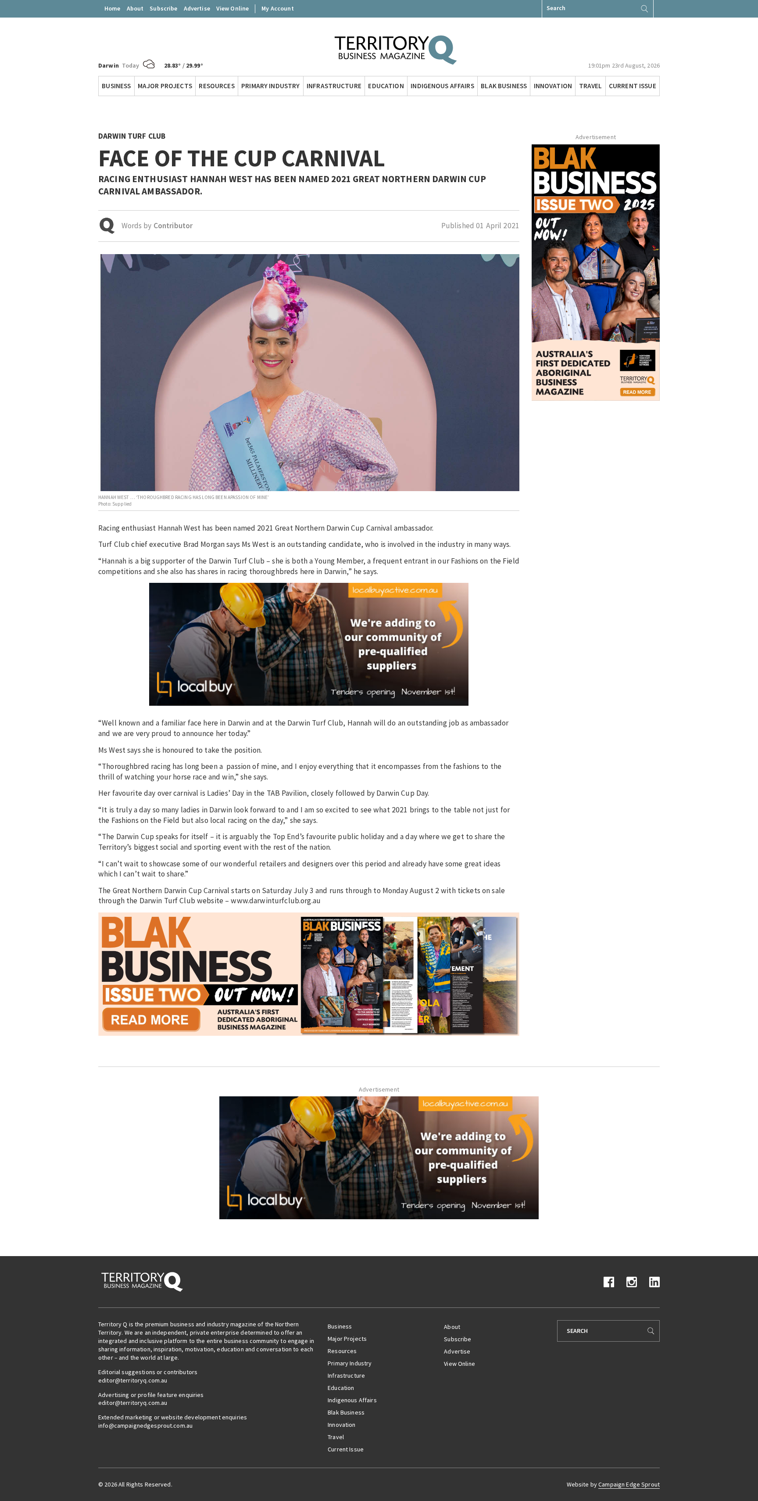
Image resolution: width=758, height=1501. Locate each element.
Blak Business (504, 86)
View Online (232, 8)
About (135, 8)
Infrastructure (334, 86)
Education (386, 86)
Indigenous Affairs (442, 86)
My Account (277, 8)
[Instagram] (631, 1281)
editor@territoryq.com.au (132, 1380)
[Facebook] (609, 1281)
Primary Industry (270, 86)
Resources (216, 86)
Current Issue (632, 86)
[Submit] (644, 9)
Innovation (553, 86)
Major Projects (165, 86)
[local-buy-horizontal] (308, 644)
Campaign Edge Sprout (629, 1484)
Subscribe (163, 8)
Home (112, 8)
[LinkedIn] (654, 1281)
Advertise (197, 8)
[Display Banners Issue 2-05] (308, 973)
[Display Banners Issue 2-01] (596, 271)
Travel (590, 86)
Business (116, 86)
